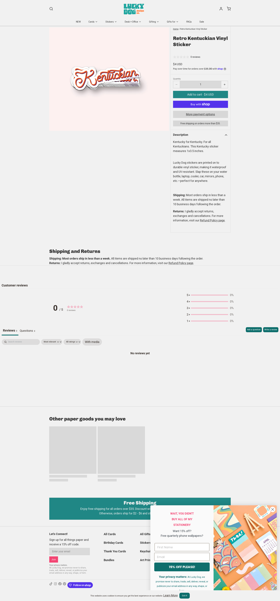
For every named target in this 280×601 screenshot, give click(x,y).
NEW (78, 21)
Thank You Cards (115, 551)
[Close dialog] (272, 509)
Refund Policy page (181, 263)
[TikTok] (50, 585)
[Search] (51, 9)
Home (175, 29)
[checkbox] (92, 342)
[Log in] (219, 9)
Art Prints (146, 560)
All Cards (110, 534)
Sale (201, 21)
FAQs (189, 21)
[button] (200, 94)
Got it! (184, 596)
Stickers (109, 21)
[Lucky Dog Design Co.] (134, 9)
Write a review (270, 329)
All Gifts (145, 534)
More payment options (200, 114)
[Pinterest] (64, 585)
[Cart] (227, 9)
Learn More (170, 595)
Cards (91, 21)
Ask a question (254, 329)
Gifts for (171, 21)
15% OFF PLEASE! (182, 567)
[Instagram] (55, 585)
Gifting (152, 21)
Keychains (146, 551)
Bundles (109, 560)
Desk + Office (131, 21)
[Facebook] (60, 585)
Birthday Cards (113, 542)
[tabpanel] (140, 363)
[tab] (27, 331)
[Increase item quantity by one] (224, 84)
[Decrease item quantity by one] (176, 84)
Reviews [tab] (10, 330)
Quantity (177, 79)
